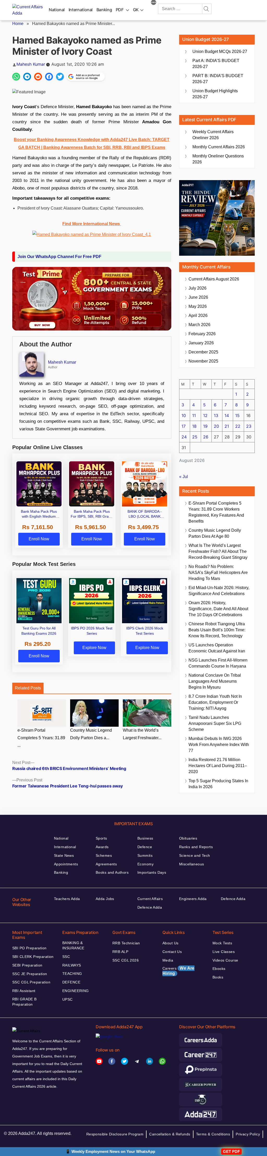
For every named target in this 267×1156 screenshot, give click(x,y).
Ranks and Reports (196, 847)
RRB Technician (126, 943)
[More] (153, 3)
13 (216, 415)
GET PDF (231, 1151)
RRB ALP (120, 952)
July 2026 (198, 288)
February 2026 (202, 334)
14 (226, 415)
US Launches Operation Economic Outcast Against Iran (217, 648)
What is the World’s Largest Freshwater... (142, 734)
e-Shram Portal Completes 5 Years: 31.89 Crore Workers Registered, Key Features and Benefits (216, 512)
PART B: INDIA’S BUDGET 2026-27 (217, 79)
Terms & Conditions (213, 1134)
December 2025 (203, 352)
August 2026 (214, 279)
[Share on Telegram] (27, 77)
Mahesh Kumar (30, 64)
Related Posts (28, 688)
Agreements (106, 864)
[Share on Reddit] (38, 77)
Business (145, 838)
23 (248, 426)
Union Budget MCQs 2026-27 (219, 51)
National (57, 9)
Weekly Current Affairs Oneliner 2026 (213, 135)
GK (136, 9)
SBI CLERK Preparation (33, 957)
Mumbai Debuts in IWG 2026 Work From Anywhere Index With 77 (219, 744)
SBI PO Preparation (29, 948)
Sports (101, 838)
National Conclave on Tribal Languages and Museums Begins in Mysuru (215, 681)
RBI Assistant (23, 991)
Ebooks (219, 969)
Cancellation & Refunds (169, 1134)
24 (184, 436)
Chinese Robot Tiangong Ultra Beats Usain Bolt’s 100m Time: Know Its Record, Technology (217, 630)
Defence (144, 847)
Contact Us (172, 952)
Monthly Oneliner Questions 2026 (218, 159)
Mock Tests (222, 943)
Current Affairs (150, 899)
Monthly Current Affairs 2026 (218, 147)
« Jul (183, 476)
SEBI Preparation (27, 965)
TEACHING (72, 973)
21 (226, 426)
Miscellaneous (191, 864)
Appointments (66, 864)
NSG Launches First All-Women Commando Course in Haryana (218, 663)
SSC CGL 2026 (125, 960)
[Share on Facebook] (49, 77)
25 (194, 436)
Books (218, 977)
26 (205, 436)
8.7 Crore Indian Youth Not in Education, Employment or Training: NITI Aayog (215, 702)
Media (167, 960)
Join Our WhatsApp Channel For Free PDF (59, 256)
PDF (120, 9)
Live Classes (224, 952)
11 (194, 415)
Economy (145, 864)
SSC (66, 957)
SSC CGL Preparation (31, 982)
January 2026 (201, 343)
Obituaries (188, 838)
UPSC (67, 999)
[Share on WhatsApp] (16, 77)
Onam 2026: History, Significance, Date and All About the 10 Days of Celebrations (218, 609)
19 (205, 426)
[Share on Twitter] (60, 77)
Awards (102, 847)
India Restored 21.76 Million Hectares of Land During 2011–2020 (218, 765)
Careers (178, 971)
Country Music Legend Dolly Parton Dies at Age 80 (215, 533)
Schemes (104, 855)
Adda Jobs (105, 899)
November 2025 (203, 361)
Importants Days (151, 872)
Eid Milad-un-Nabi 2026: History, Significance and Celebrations (219, 590)
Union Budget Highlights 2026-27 (215, 94)
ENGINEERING (75, 991)
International (81, 9)
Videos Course (225, 960)
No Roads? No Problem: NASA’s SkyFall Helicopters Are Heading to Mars (218, 572)
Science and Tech (194, 855)
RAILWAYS (71, 965)
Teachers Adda (67, 899)
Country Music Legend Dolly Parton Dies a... (91, 734)
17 (183, 426)
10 (183, 415)
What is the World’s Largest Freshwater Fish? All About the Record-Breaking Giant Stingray (218, 551)
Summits (145, 855)
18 (194, 426)
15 (237, 415)
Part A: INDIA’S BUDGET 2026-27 (215, 63)
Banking (104, 9)
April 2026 (198, 315)
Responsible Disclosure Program (115, 1134)
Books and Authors (112, 872)
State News (64, 855)
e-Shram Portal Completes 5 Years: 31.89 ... (41, 738)
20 (216, 426)
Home (17, 23)
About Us (170, 943)
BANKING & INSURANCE (73, 945)
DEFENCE (71, 982)
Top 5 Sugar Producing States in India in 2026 (218, 784)
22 (237, 426)
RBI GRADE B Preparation (24, 1001)
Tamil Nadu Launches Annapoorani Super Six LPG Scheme (215, 723)
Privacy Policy (248, 1134)
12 (205, 415)
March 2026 (199, 324)
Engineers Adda (193, 899)
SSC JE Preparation (29, 974)
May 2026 (198, 306)
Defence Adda (149, 907)
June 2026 (198, 297)
